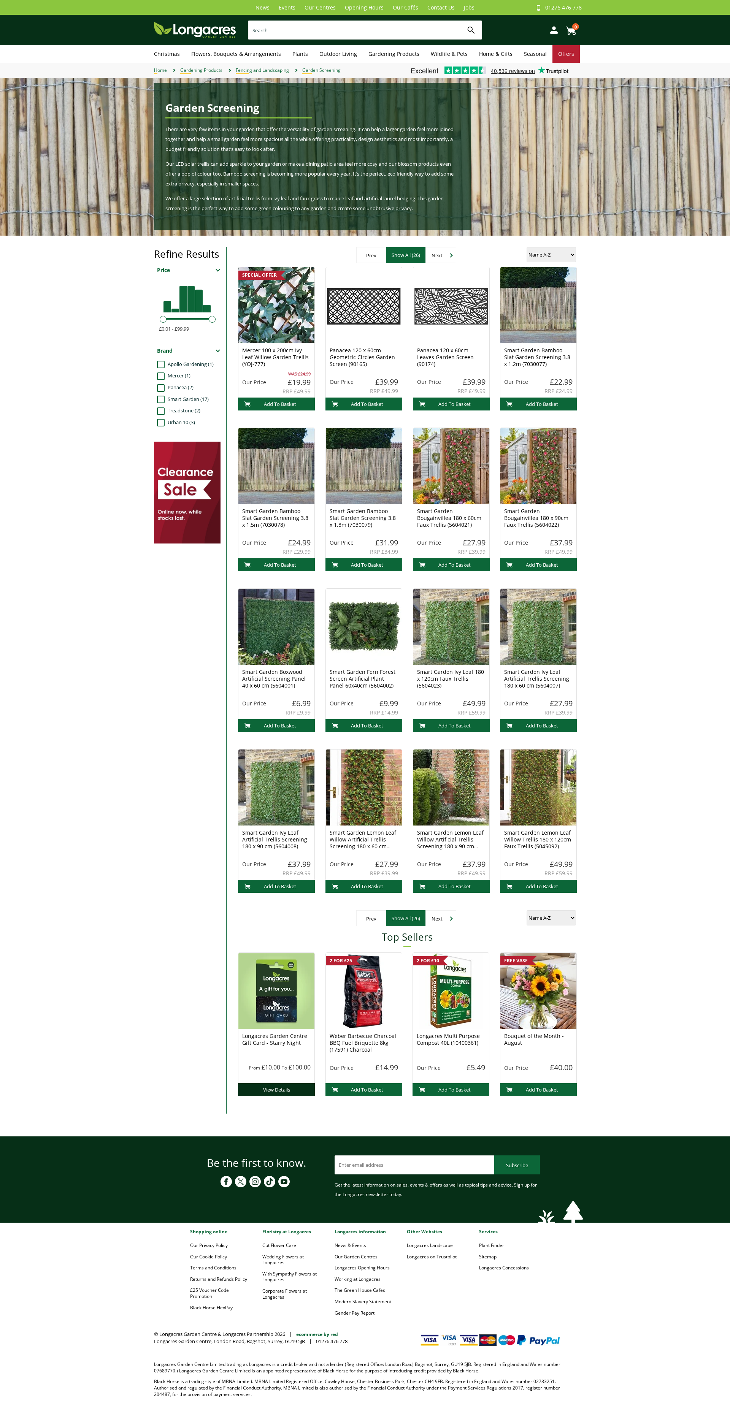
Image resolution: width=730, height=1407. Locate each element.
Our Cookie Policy (208, 1256)
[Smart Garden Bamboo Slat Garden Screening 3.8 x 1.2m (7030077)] (538, 304)
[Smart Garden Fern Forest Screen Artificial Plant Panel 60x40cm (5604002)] (364, 626)
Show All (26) (406, 255)
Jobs (469, 7)
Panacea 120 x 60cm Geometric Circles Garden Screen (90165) (362, 357)
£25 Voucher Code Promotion (209, 1293)
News (263, 7)
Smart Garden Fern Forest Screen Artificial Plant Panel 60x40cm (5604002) (362, 678)
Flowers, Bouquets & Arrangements (236, 53)
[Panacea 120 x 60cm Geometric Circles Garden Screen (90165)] (364, 304)
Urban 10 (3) (181, 422)
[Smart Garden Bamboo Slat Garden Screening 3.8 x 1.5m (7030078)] (276, 465)
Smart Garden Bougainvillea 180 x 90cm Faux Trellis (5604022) (536, 517)
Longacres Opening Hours (362, 1267)
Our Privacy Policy (209, 1245)
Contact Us (441, 7)
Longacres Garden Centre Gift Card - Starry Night (274, 1039)
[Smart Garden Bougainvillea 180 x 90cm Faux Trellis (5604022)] (538, 465)
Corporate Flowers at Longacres (284, 1294)
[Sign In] (552, 29)
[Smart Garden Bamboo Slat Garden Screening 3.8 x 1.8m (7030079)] (364, 465)
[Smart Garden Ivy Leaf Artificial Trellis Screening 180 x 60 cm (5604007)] (538, 626)
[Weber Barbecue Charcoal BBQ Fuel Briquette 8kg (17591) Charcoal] (364, 990)
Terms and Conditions (213, 1267)
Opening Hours (364, 7)
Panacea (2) (181, 387)
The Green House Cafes (360, 1290)
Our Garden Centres (356, 1256)
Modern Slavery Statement (363, 1301)
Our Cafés (405, 7)
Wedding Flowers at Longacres (283, 1259)
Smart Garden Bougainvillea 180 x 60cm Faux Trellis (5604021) (449, 517)
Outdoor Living (338, 53)
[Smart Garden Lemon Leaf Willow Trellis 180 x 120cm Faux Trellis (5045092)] (538, 786)
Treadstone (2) (184, 410)
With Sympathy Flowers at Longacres (289, 1277)
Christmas (167, 53)
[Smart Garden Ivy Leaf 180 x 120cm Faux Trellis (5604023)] (451, 626)
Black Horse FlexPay (211, 1307)
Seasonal (535, 53)
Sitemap (488, 1256)
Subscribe (517, 1165)
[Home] (195, 29)
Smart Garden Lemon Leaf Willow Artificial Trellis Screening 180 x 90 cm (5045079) (450, 843)
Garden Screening (321, 70)
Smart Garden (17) (188, 399)
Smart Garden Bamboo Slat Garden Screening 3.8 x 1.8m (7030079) (363, 517)
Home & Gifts (496, 53)
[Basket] (568, 28)
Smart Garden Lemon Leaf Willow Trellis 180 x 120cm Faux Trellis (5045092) (537, 839)
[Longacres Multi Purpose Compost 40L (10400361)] (451, 990)
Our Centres (320, 7)
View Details (276, 1089)
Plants (300, 53)
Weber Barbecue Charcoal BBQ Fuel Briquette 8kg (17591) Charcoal (363, 1042)
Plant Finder (491, 1245)
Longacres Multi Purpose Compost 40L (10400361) (448, 1039)
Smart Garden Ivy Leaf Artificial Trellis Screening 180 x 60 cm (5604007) (536, 678)
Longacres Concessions (504, 1267)
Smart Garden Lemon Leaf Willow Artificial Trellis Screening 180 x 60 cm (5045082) (363, 843)
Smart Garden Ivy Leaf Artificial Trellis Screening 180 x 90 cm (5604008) (274, 839)
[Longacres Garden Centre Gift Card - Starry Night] (276, 990)
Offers (566, 53)
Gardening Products (393, 53)
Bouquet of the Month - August (534, 1039)
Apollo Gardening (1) (191, 364)
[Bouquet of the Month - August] (538, 990)
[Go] (471, 30)
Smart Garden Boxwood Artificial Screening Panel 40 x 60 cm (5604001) (274, 678)
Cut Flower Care (279, 1245)
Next (437, 255)
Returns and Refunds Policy (218, 1279)
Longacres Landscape (430, 1245)
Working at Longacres (358, 1279)
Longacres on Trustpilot (432, 1256)
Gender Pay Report (355, 1313)
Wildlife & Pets (449, 53)
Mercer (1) (179, 375)
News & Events (350, 1245)
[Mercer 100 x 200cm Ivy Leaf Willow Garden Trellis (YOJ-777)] (276, 304)
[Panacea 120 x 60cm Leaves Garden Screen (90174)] (451, 304)
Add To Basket (280, 404)
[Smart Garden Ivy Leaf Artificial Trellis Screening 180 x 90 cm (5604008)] (276, 786)
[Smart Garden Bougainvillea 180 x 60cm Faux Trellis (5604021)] (451, 465)
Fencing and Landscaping (262, 70)
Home (160, 70)
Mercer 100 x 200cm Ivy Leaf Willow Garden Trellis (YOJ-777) (275, 357)
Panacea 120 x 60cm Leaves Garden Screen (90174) (445, 357)
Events (287, 7)
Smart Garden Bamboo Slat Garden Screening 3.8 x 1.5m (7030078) (275, 517)
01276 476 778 (563, 7)
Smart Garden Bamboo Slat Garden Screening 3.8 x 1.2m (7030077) (537, 357)
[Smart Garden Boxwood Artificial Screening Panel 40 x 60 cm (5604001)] (276, 626)
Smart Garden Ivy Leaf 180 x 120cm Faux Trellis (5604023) (450, 678)
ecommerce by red (317, 1334)
